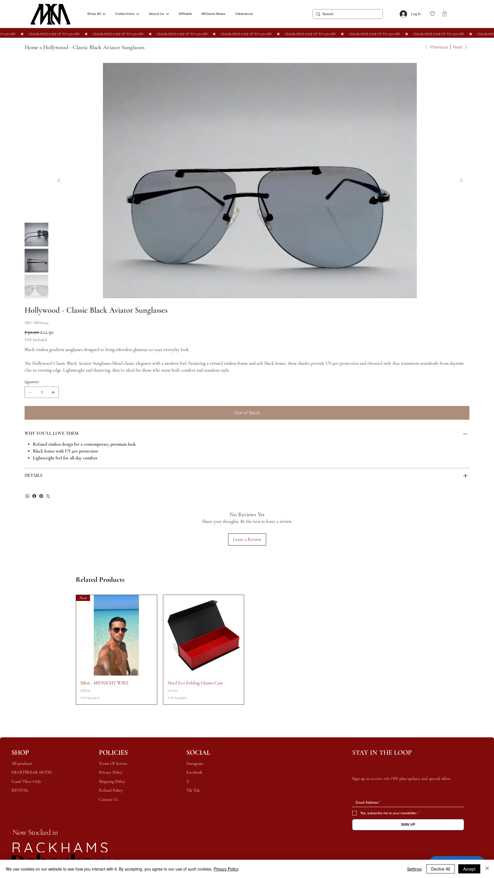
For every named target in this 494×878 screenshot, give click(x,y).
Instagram (194, 763)
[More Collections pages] (137, 14)
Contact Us (108, 799)
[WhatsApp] (27, 496)
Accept (469, 869)
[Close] (487, 868)
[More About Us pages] (167, 14)
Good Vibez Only (26, 781)
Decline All (440, 869)
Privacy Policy (111, 772)
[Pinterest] (41, 496)
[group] (247, 649)
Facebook (194, 772)
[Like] (432, 13)
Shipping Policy (112, 781)
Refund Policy (111, 790)
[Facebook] (34, 496)
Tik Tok (193, 790)
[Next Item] (58, 180)
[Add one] (53, 392)
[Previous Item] (461, 180)
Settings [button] (414, 869)
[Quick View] (203, 635)
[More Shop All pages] (104, 14)
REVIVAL (20, 790)
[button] (444, 13)
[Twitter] (48, 496)
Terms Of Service (113, 763)
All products (21, 763)
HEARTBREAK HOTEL (32, 772)
